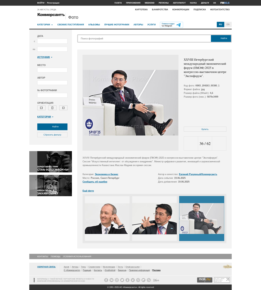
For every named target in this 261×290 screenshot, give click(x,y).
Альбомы (94, 24)
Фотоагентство (220, 9)
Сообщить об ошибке (95, 181)
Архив (66, 267)
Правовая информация (139, 270)
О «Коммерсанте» (72, 270)
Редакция (87, 270)
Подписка (200, 9)
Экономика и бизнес (106, 174)
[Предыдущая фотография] (191, 144)
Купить (205, 129)
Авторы (138, 24)
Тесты (120, 267)
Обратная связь (46, 267)
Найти (55, 126)
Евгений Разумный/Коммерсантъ (198, 174)
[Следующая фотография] (219, 144)
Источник (43, 57)
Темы (83, 267)
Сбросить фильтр (52, 135)
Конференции (180, 9)
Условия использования (77, 256)
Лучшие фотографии (116, 24)
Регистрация (53, 3)
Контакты (42, 256)
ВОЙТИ (40, 3)
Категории (43, 24)
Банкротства (160, 9)
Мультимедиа (109, 267)
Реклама (156, 270)
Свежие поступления (70, 24)
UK (214, 3)
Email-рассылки (133, 267)
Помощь (55, 256)
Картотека (141, 9)
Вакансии (122, 270)
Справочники (94, 267)
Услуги (151, 24)
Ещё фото (88, 190)
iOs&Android (110, 270)
